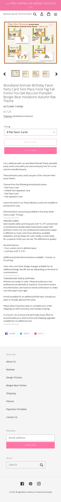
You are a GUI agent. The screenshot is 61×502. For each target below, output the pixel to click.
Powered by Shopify (43, 492)
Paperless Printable (16, 409)
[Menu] (55, 14)
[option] (15, 73)
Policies (10, 401)
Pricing (7, 126)
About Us (11, 361)
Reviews (10, 369)
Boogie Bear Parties (16, 385)
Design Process (14, 377)
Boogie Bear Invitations (25, 492)
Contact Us (12, 417)
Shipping (7, 116)
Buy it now (31, 150)
